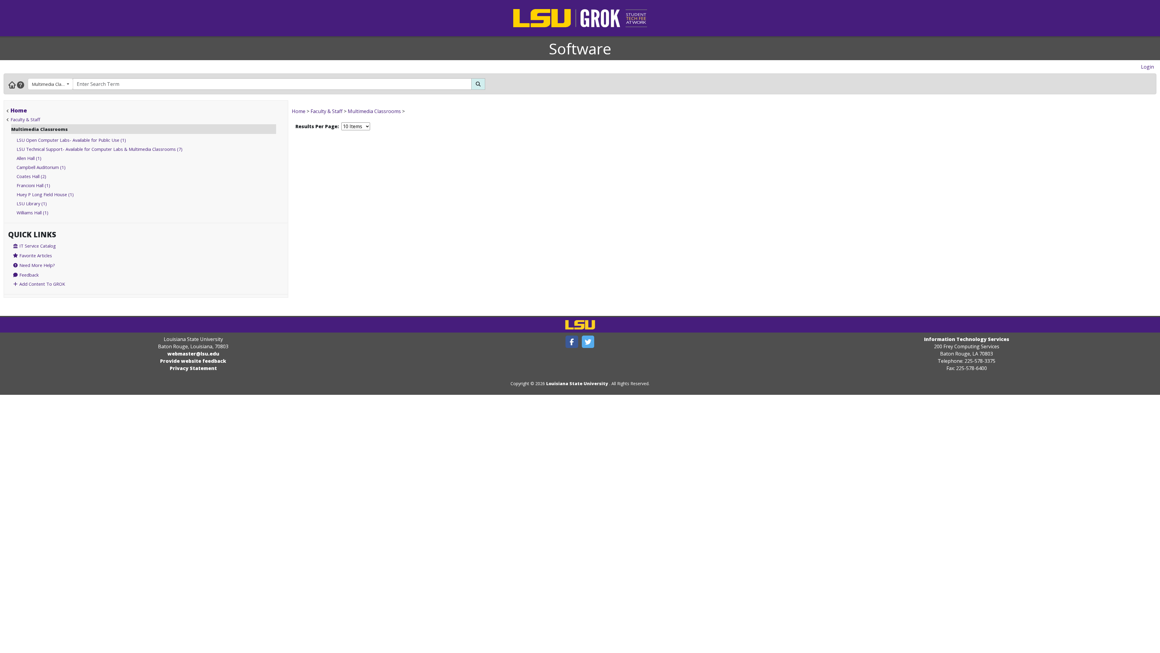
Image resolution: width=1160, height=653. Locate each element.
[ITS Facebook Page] (572, 342)
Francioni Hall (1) (33, 185)
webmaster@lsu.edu (193, 353)
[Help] (20, 84)
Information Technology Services (966, 339)
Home (19, 110)
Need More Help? (36, 265)
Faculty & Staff (25, 119)
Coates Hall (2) (31, 176)
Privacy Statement (193, 368)
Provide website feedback (193, 361)
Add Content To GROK (41, 284)
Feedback (28, 275)
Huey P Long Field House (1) (45, 194)
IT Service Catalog (37, 246)
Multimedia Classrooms (52, 84)
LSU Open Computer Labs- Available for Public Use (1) (71, 140)
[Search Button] (478, 84)
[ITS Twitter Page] (588, 342)
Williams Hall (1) (32, 213)
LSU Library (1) (32, 203)
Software (580, 48)
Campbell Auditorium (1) (41, 167)
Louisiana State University (577, 383)
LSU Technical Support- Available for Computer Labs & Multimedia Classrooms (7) (99, 149)
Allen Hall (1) (29, 158)
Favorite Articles (35, 255)
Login (1147, 66)
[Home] (12, 84)
